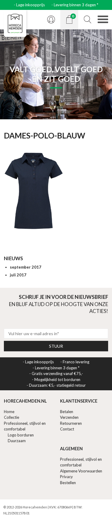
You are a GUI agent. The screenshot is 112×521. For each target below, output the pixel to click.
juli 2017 (18, 274)
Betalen (66, 411)
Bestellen (68, 482)
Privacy (66, 476)
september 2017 (25, 267)
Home (9, 411)
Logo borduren (21, 435)
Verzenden (69, 417)
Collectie (11, 417)
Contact (67, 429)
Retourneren (71, 423)
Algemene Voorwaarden (81, 471)
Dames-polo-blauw (44, 135)
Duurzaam (17, 440)
